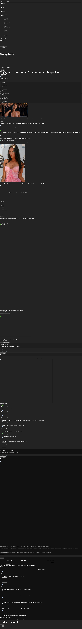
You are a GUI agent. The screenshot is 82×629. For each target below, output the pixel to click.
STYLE (3, 3)
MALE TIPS (4, 4)
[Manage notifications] (3, 626)
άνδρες (12, 565)
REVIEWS (6, 31)
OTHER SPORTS (7, 27)
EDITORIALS (4, 14)
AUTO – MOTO (4, 8)
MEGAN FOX (4, 209)
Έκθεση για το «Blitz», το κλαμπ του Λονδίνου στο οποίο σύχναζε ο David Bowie (16, 608)
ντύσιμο (26, 565)
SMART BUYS (5, 98)
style (9, 561)
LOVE (3, 7)
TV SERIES (6, 35)
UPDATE (4, 102)
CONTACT (4, 38)
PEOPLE (5, 30)
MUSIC (5, 26)
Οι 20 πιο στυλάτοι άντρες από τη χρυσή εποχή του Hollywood (13, 425)
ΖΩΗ (68, 561)
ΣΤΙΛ (52, 563)
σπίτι (30, 565)
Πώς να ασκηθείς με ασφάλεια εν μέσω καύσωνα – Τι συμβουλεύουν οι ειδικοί (16, 595)
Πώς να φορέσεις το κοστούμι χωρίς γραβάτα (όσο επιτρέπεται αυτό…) (14, 615)
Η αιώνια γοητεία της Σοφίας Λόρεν (8, 582)
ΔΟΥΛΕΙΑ (56, 561)
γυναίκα (18, 565)
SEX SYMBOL (4, 210)
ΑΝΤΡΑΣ (24, 561)
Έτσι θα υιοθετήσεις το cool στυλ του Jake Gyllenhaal (11, 447)
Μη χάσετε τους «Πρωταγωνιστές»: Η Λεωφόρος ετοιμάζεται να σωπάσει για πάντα (16, 589)
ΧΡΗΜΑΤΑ (1, 565)
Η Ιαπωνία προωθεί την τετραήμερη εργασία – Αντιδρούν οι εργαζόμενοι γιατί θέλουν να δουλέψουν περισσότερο (22, 602)
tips (13, 561)
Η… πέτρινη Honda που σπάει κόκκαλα (9, 436)
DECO (4, 86)
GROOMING (4, 6)
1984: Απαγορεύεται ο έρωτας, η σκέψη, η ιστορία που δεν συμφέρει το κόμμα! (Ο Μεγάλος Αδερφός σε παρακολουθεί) (23, 420)
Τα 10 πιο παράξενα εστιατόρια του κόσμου (9, 408)
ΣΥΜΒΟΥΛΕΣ (57, 563)
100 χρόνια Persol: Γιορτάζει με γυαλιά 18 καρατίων (11, 413)
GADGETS (6, 23)
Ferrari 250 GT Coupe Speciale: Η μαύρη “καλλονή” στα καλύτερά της (14, 441)
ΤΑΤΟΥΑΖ (3, 214)
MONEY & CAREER (5, 12)
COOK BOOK (6, 19)
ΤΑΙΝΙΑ (69, 563)
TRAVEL (5, 34)
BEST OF (6, 16)
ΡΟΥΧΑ (40, 563)
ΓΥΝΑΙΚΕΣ (50, 561)
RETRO (4, 94)
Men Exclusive (2, 216)
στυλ (33, 565)
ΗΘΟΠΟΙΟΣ (72, 561)
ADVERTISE (3, 44)
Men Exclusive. (5, 1)
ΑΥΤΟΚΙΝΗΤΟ (34, 561)
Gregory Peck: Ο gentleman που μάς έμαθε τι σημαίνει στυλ (12, 431)
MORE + (3, 15)
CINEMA (6, 18)
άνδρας (7, 565)
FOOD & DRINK (7, 22)
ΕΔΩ (26, 192)
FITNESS (3, 11)
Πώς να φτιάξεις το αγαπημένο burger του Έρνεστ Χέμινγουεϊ (12, 576)
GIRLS (4, 90)
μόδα (22, 565)
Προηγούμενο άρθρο (5, 223)
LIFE (3, 10)
